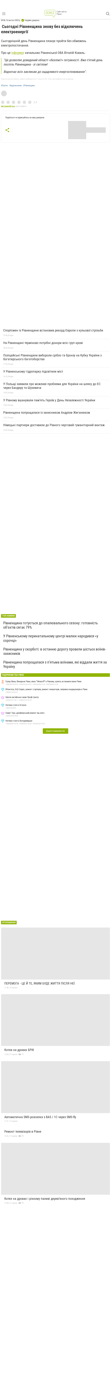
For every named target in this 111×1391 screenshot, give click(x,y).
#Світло (4, 85)
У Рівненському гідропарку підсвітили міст (33, 371)
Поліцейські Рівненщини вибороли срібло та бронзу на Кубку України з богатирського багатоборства (52, 357)
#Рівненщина (29, 85)
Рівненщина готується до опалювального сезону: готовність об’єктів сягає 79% (50, 625)
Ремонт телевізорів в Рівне (22, 1131)
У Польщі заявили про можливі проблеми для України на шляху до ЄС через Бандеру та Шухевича (52, 386)
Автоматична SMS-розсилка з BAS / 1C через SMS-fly (40, 1117)
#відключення (15, 85)
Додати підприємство (55, 731)
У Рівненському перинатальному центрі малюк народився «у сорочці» (50, 638)
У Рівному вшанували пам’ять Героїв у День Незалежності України (49, 400)
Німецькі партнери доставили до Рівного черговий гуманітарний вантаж (54, 425)
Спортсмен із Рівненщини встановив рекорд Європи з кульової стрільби (53, 330)
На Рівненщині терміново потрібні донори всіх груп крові (43, 343)
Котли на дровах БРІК (19, 1050)
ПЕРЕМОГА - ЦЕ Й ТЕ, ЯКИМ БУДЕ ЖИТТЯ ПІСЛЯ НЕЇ (39, 983)
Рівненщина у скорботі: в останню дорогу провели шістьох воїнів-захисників (54, 651)
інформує (17, 53)
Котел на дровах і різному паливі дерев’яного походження (44, 1199)
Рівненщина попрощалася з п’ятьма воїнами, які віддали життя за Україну (55, 664)
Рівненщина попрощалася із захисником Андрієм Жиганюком (46, 412)
